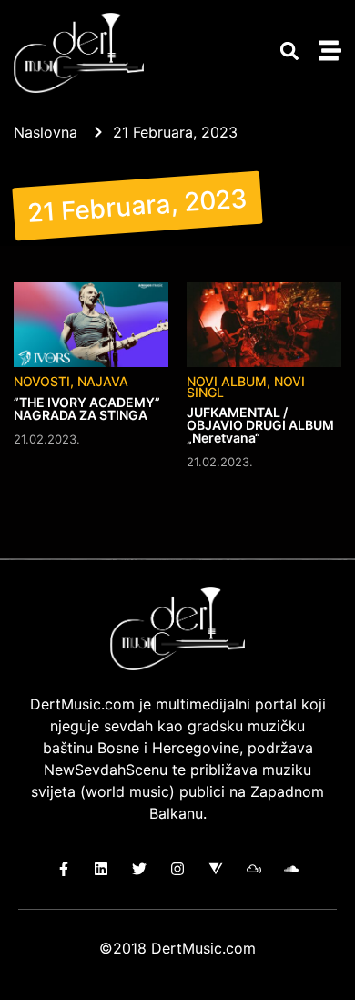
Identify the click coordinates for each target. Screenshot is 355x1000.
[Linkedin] (101, 869)
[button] (289, 50)
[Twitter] (140, 869)
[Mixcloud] (253, 869)
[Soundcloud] (292, 869)
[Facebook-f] (63, 869)
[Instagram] (178, 869)
